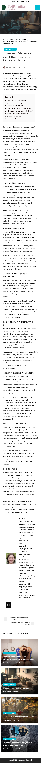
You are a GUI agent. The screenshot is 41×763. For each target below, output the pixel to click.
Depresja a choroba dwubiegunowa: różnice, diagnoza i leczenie (17, 744)
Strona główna (8, 39)
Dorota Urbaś (10, 67)
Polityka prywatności (18, 1)
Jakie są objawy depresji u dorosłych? (18, 688)
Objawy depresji (21, 39)
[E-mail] (8, 605)
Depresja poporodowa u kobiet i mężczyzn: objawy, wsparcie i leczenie (18, 658)
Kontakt (27, 1)
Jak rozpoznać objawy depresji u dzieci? (19, 717)
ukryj (15, 97)
